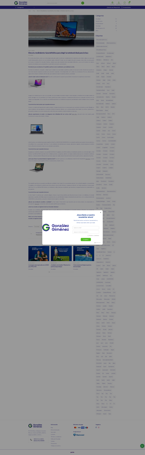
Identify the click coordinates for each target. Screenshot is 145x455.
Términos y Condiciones (94, 235)
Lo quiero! (85, 239)
